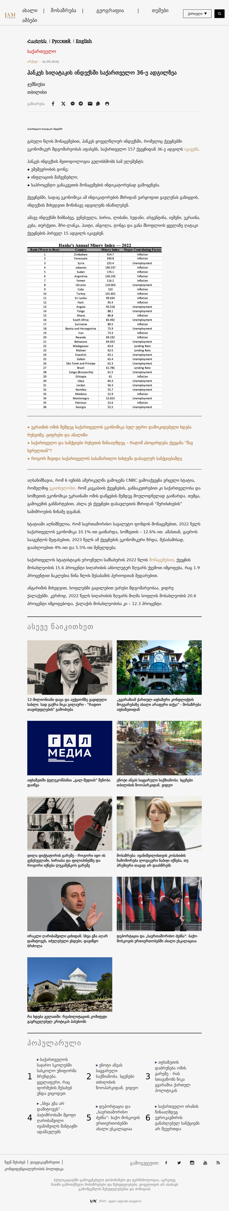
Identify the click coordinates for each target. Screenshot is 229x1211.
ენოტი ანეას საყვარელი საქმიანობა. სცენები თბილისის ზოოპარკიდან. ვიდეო (155, 782)
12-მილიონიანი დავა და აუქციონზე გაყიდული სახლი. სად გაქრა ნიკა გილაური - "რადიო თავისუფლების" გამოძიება (67, 704)
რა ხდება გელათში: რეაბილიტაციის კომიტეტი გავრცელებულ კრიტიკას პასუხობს (67, 1019)
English (84, 41)
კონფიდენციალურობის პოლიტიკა (34, 1169)
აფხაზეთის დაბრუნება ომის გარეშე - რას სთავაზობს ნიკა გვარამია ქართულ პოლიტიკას (172, 1076)
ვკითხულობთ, (62, 488)
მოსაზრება (63, 10)
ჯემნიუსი (36, 84)
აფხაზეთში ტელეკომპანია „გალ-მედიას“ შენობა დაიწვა (68, 782)
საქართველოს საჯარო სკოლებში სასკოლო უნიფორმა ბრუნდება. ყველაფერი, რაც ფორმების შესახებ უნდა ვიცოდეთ (56, 1076)
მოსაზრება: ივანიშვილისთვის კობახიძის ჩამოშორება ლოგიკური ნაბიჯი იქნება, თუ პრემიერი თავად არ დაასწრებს (152, 860)
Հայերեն (37, 41)
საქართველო (41, 51)
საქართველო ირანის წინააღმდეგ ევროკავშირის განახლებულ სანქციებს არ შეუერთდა (177, 1117)
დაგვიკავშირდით (45, 1162)
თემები (160, 10)
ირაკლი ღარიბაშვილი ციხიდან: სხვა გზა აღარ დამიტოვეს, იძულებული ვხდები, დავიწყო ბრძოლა (67, 940)
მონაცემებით (161, 559)
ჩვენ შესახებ (14, 1162)
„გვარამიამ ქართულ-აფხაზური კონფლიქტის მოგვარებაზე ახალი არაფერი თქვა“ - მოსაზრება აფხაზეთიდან (159, 704)
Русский (62, 41)
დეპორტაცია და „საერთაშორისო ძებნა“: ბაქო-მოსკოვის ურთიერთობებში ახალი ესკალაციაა (157, 938)
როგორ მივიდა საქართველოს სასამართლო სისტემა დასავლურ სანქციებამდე (106, 458)
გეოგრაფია (110, 10)
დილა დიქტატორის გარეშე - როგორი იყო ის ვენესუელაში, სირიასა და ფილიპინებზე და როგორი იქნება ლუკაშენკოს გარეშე (66, 860)
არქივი (34, 61)
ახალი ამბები (29, 15)
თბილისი (37, 92)
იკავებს (191, 149)
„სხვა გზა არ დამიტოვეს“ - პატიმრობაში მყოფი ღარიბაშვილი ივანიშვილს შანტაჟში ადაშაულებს (57, 1117)
